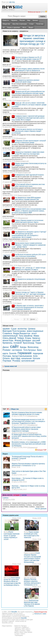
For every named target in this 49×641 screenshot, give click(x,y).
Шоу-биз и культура (19, 24)
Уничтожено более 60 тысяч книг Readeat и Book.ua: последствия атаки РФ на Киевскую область (12, 581)
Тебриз (20, 338)
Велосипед (33, 347)
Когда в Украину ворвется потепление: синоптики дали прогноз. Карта (29, 221)
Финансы (18, 629)
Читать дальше (40, 508)
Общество (6, 24)
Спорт (31, 24)
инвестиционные (35, 331)
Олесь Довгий (9, 338)
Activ (35, 356)
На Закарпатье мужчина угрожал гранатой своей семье (27, 81)
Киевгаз (36, 338)
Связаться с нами (40, 613)
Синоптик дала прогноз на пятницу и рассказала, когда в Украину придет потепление (27, 131)
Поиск (10, 16)
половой (17, 343)
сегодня (16, 495)
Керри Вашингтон (21, 333)
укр (10, 2)
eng (13, 2)
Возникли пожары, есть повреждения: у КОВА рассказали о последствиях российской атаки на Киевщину (29, 444)
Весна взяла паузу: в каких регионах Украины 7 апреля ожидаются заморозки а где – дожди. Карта (29, 245)
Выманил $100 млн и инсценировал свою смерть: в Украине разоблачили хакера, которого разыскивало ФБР (29, 211)
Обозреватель (21, 114)
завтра (24, 495)
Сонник (22, 630)
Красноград (28, 343)
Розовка (16, 361)
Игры (21, 632)
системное (17, 350)
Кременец (7, 343)
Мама (36, 336)
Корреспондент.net (23, 78)
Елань (28, 338)
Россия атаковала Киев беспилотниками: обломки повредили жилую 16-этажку (27, 413)
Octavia (6, 358)
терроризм (38, 353)
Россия (22, 20)
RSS (43, 12)
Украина (14, 20)
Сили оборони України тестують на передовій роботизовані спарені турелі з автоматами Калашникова (32, 557)
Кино (39, 350)
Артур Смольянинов (22, 356)
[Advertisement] (22, 382)
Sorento (12, 353)
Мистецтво (7, 577)
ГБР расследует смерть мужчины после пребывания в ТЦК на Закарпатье (30, 69)
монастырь (8, 340)
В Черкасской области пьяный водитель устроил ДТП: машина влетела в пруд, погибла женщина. (29, 436)
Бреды (23, 347)
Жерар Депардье (23, 340)
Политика (39, 24)
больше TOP (41, 450)
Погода (23, 626)
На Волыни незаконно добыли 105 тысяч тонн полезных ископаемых (30, 255)
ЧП (3, 27)
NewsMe (14, 611)
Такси (22, 633)
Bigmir (20, 53)
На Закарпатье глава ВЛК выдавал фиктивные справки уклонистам (28, 198)
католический (27, 361)
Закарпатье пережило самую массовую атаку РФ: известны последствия (29, 153)
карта (5, 353)
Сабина (5, 498)
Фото (24, 27)
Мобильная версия (34, 12)
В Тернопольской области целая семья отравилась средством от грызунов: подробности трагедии (26, 429)
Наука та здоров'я (30, 553)
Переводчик (19, 635)
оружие (6, 329)
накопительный (10, 336)
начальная (26, 358)
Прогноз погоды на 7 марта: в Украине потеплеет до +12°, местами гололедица (30, 293)
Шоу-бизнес (28, 632)
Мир (28, 20)
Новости (5, 20)
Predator (7, 350)
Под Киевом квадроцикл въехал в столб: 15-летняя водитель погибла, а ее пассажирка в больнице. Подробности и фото (28, 421)
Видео (31, 27)
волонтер (22, 329)
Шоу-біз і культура (30, 577)
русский (36, 340)
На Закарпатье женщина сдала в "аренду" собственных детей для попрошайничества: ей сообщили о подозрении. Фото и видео (29, 234)
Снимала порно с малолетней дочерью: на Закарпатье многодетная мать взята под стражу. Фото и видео (28, 118)
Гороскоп (18, 627)
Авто (23, 629)
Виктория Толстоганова (14, 331)
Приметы (25, 627)
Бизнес (35, 20)
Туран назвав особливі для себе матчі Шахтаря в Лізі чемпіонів (31, 534)
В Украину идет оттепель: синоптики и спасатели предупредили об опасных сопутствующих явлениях (28, 307)
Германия (24, 353)
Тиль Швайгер (25, 336)
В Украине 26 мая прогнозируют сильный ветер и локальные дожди (30, 141)
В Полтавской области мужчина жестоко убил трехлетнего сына (30, 185)
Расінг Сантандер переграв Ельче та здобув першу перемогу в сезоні (11, 535)
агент (34, 333)
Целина (31, 329)
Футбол (6, 532)
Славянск (7, 333)
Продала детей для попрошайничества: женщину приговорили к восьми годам (30, 92)
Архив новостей (10, 366)
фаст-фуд (15, 358)
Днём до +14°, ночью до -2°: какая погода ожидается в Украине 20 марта (30, 269)
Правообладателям (40, 612)
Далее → (33, 319)
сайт (14, 346)
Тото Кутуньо (29, 350)
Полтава (7, 356)
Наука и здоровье (13, 27)
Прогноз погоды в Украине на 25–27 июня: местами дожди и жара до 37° (28, 58)
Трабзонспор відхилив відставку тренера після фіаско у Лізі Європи (32, 603)
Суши (13, 329)
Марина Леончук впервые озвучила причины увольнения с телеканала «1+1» (28, 464)
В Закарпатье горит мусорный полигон (29, 175)
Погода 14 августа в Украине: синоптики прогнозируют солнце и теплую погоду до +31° (32, 39)
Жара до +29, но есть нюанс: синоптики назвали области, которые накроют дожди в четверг (29, 104)
